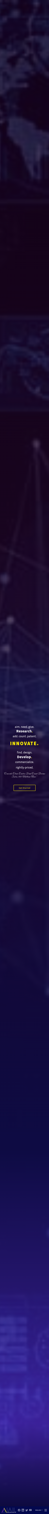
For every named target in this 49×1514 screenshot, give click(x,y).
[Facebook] (19, 1510)
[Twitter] (23, 1510)
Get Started (24, 788)
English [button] (38, 1510)
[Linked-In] (26, 1510)
